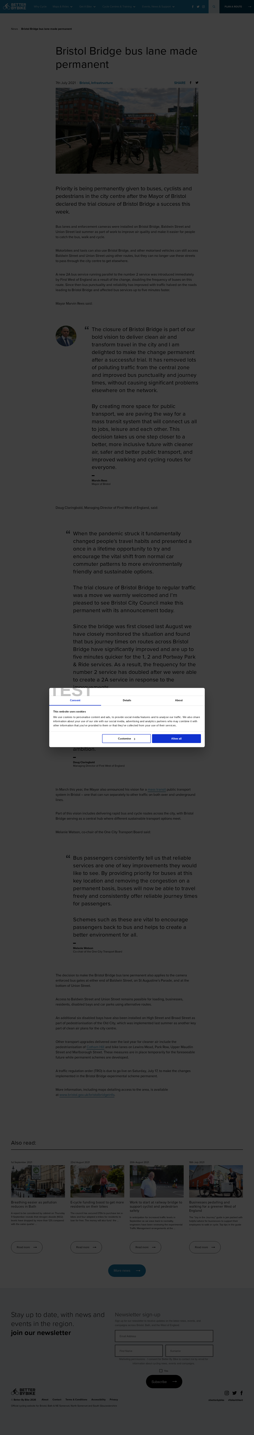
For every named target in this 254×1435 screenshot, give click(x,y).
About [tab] (179, 700)
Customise (124, 738)
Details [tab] (127, 700)
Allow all (176, 738)
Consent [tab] (75, 700)
